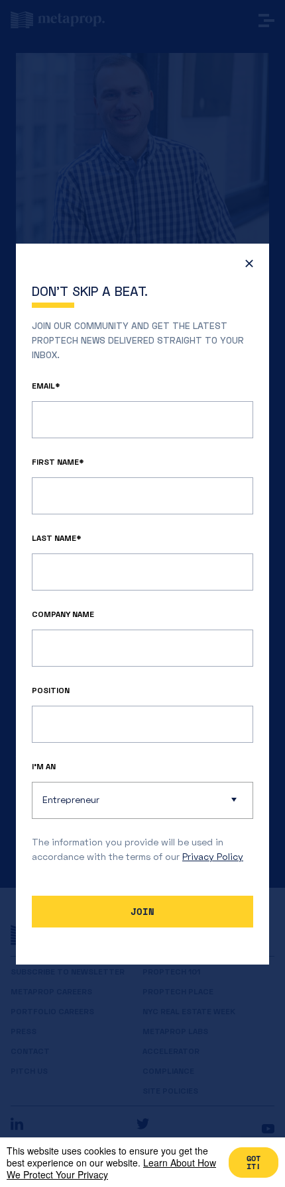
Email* (46, 386)
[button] (142, 800)
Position (51, 690)
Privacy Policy (212, 856)
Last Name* (57, 538)
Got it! (253, 1162)
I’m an (44, 766)
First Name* (58, 462)
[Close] (246, 267)
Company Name (63, 614)
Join (142, 911)
